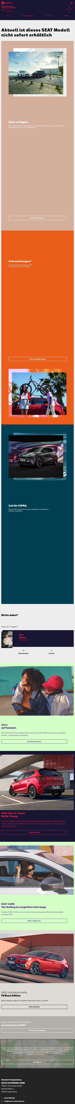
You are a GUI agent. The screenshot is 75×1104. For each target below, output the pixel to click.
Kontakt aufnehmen (37, 218)
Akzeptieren (37, 1062)
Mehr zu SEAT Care (34, 921)
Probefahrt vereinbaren (37, 1030)
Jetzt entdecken (34, 832)
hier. (45, 1054)
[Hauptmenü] (71, 3)
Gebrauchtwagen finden (37, 359)
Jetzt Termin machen (34, 741)
